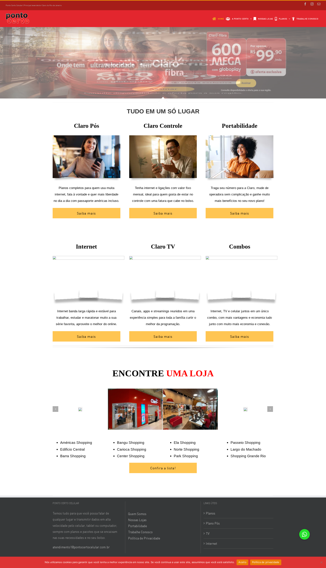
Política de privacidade (265, 562)
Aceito (242, 562)
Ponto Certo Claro (76, 529)
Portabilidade (137, 489)
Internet (211, 507)
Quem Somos (137, 477)
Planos (210, 476)
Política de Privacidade (144, 501)
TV (207, 497)
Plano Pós (213, 487)
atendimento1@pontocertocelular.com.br (81, 510)
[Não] (321, 562)
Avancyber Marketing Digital (148, 529)
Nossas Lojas (137, 483)
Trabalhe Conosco (140, 495)
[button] (304, 534)
